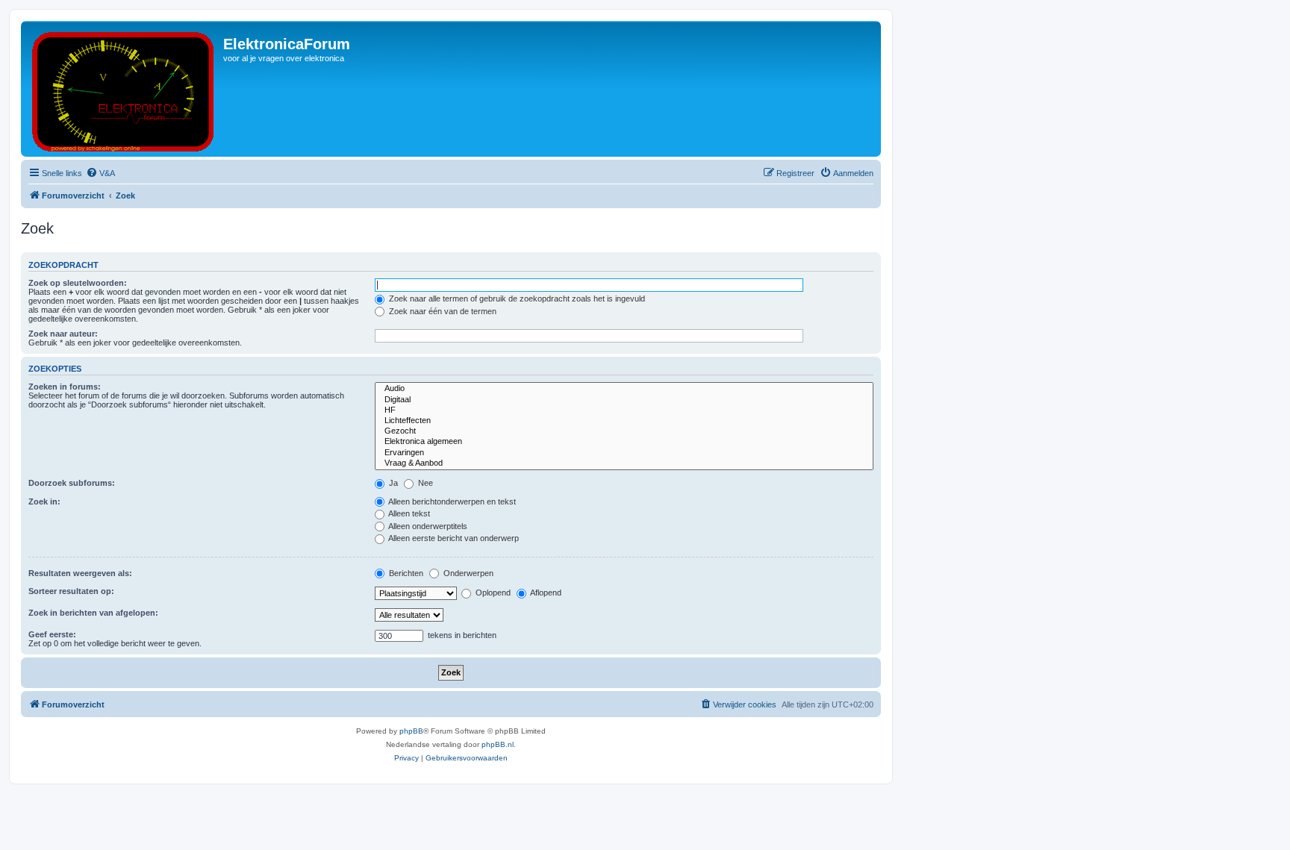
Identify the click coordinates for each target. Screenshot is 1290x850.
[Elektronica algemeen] (624, 442)
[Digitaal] (624, 400)
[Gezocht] (624, 431)
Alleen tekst (408, 513)
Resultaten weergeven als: (80, 573)
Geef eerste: (52, 634)
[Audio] (624, 389)
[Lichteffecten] (624, 421)
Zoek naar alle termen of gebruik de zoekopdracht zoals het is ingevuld (516, 298)
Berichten (405, 573)
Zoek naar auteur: (63, 333)
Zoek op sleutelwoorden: (77, 282)
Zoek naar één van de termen (441, 311)
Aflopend (545, 592)
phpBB (411, 731)
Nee (424, 482)
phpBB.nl (498, 744)
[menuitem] (100, 173)
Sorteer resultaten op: (71, 591)
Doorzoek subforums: (71, 482)
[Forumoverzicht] (124, 89)
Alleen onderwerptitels (427, 526)
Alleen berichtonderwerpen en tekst (451, 501)
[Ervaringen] (624, 453)
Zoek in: (44, 501)
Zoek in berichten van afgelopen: (93, 612)
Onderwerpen (467, 573)
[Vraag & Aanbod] (624, 463)
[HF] (624, 410)
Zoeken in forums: (64, 386)
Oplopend (492, 592)
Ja (392, 482)
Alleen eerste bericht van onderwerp (453, 538)
